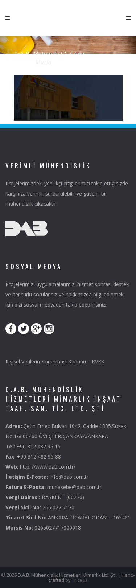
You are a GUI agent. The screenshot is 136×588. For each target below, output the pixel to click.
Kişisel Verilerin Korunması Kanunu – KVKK (54, 361)
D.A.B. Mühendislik (40, 54)
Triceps (80, 580)
